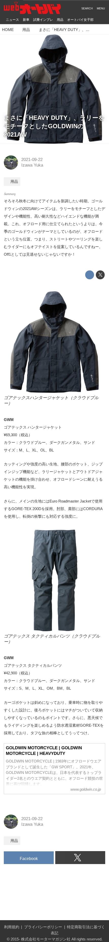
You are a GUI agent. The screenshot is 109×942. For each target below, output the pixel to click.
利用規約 (11, 927)
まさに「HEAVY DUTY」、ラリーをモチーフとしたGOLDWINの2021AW (54, 126)
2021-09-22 (32, 159)
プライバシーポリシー (43, 927)
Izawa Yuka (32, 165)
